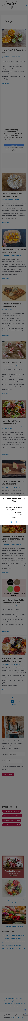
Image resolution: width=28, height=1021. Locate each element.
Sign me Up (14, 522)
